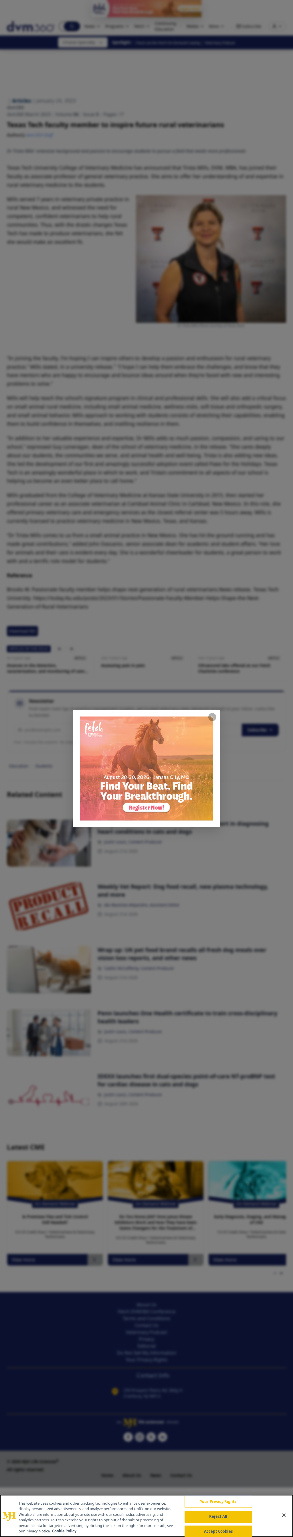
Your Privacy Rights (218, 1501)
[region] (146, 1516)
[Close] (284, 1515)
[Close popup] (212, 717)
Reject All (218, 1516)
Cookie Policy (64, 1531)
